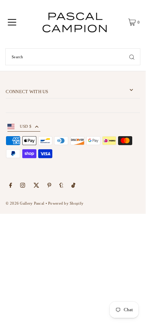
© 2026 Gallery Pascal (25, 203)
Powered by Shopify (65, 203)
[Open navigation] (12, 22)
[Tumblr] (61, 186)
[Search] (131, 56)
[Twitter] (36, 186)
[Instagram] (22, 186)
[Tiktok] (73, 186)
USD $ (25, 126)
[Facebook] (10, 186)
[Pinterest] (49, 186)
